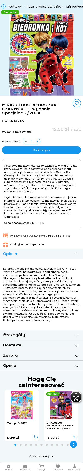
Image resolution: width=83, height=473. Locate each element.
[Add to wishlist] (77, 103)
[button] (74, 467)
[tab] (15, 445)
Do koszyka (41, 150)
